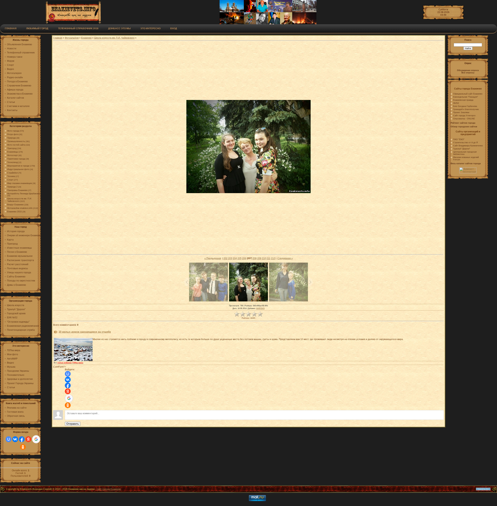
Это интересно (150, 28)
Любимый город (37, 28)
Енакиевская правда (463, 100)
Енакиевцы (12, 152)
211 (268, 258)
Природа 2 (12, 187)
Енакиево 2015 (14, 211)
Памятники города (16, 159)
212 (273, 258)
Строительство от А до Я (465, 142)
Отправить (72, 423)
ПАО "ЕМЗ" (458, 139)
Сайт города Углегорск (464, 115)
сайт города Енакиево (109, 489)
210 (264, 258)
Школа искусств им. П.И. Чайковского (114, 37)
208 (255, 258)
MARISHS (260, 308)
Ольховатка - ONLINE (464, 118)
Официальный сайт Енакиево (467, 94)
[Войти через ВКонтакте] (15, 439)
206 (244, 258)
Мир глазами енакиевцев (19, 183)
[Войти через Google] (36, 439)
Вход (173, 28)
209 (259, 258)
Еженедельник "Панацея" (465, 97)
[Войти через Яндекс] (28, 439)
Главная (11, 28)
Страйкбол (12, 173)
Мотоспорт (12, 155)
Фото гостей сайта (16, 145)
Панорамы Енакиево (17, 190)
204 (235, 258)
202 (225, 258)
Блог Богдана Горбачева (465, 106)
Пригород (12, 148)
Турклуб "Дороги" (461, 149)
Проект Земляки (461, 112)
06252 (456, 103)
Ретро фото (13, 134)
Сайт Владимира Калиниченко (468, 145)
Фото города (13, 131)
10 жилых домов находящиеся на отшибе (85, 331)
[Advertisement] (248, 71)
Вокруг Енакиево (15, 204)
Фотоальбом (72, 37)
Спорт (10, 180)
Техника (11, 176)
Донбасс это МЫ (119, 28)
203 (230, 258)
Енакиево (86, 37)
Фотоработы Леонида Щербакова (23, 193)
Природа (11, 138)
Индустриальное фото (18, 169)
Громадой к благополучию (466, 109)
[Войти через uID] (8, 439)
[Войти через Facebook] (22, 439)
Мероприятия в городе (18, 166)
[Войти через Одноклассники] (23, 447)
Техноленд (12, 162)
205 (239, 258)
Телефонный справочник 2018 (78, 28)
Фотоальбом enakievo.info (19, 208)
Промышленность (16, 141)
